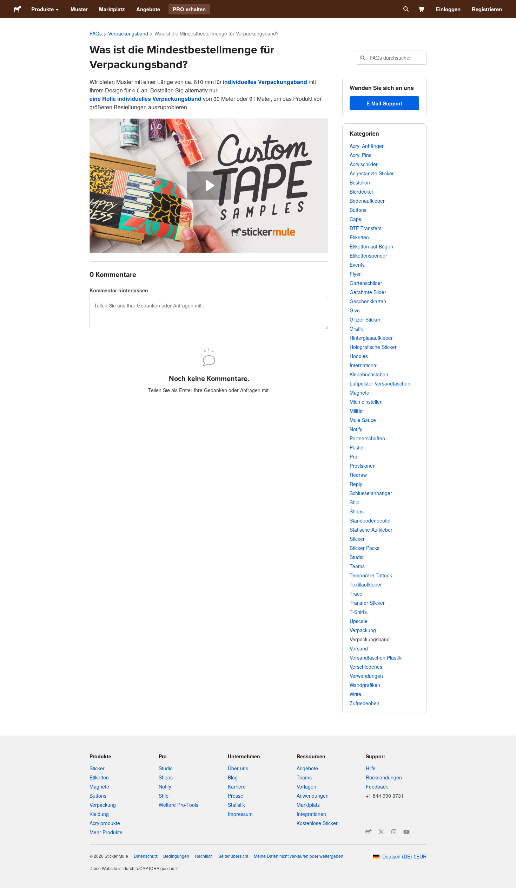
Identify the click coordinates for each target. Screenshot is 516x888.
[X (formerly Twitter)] (381, 832)
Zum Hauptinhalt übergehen (5, 5)
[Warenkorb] (422, 9)
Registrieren (487, 9)
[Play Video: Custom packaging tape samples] (209, 185)
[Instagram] (394, 832)
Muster (79, 9)
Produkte (42, 9)
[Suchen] (405, 9)
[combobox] (391, 58)
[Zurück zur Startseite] (17, 9)
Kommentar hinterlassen (119, 290)
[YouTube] (406, 832)
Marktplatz (112, 9)
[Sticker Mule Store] (368, 832)
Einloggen (448, 9)
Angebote (148, 9)
